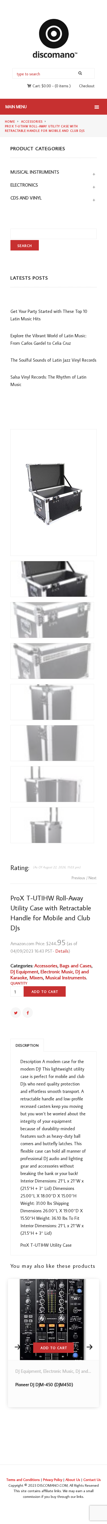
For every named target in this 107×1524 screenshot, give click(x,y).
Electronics (24, 185)
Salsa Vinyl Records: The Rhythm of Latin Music (48, 380)
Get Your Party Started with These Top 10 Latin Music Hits (48, 315)
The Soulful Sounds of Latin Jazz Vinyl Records (53, 360)
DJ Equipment (24, 971)
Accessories (32, 121)
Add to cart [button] (55, 1348)
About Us (72, 1479)
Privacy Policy (52, 1479)
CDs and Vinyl (26, 198)
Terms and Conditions (23, 1479)
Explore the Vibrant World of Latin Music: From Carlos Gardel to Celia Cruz (48, 339)
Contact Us (92, 1479)
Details (61, 951)
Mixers (36, 977)
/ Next (91, 877)
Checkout (87, 85)
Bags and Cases (76, 965)
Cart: (42, 85)
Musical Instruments (34, 172)
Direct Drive (27, 1371)
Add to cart (45, 991)
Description (27, 1045)
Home (10, 121)
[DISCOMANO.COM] (53, 38)
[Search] (80, 73)
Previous (78, 877)
